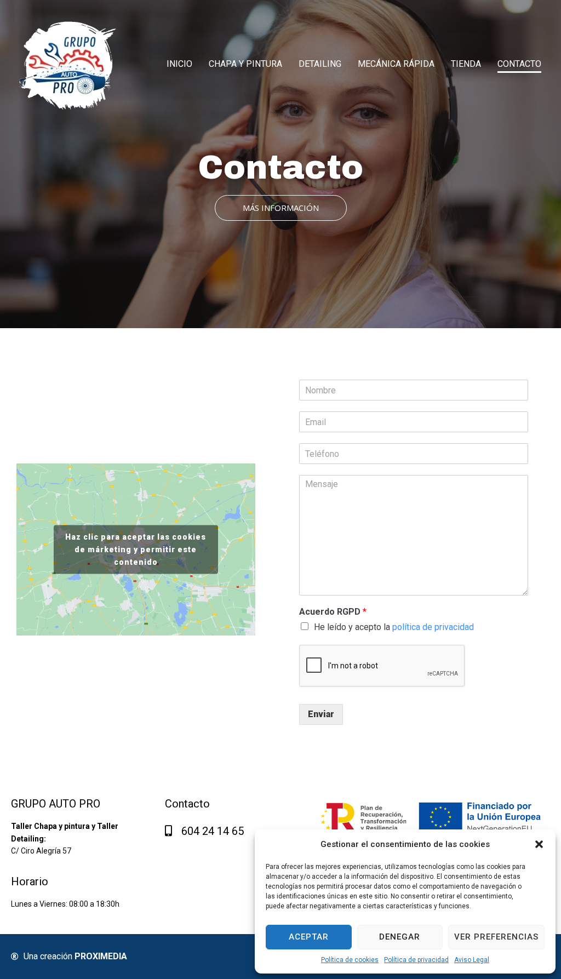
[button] (539, 844)
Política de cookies (350, 960)
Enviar (321, 714)
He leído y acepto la (394, 627)
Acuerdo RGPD (333, 611)
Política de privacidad (416, 960)
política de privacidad (433, 627)
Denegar (399, 937)
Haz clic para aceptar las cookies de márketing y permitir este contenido (135, 549)
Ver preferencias (496, 937)
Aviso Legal (471, 960)
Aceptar (309, 937)
